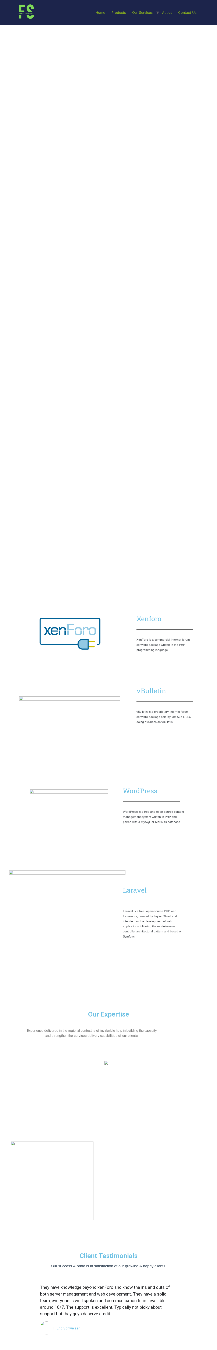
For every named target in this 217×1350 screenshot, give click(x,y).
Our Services (142, 12)
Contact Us (187, 12)
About (167, 12)
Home (100, 12)
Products (118, 12)
